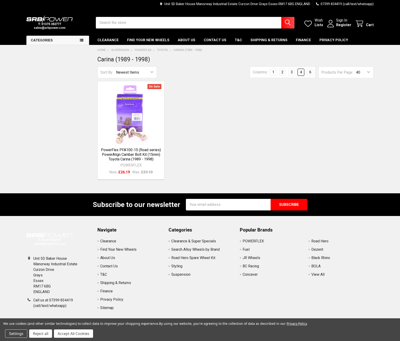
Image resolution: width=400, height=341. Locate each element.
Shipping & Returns (269, 40)
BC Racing (251, 266)
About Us (186, 40)
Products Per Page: (337, 72)
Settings (16, 333)
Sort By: (106, 72)
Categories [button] (42, 40)
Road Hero (319, 241)
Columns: (260, 72)
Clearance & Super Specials (193, 241)
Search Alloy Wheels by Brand (195, 249)
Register (343, 25)
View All (318, 274)
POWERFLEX (253, 241)
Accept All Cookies (73, 333)
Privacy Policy (333, 40)
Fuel (246, 249)
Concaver (250, 274)
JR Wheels (251, 258)
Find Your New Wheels (148, 40)
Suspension (181, 274)
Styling (176, 266)
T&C (238, 40)
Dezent (317, 249)
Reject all (40, 333)
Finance (303, 40)
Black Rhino (320, 258)
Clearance (108, 40)
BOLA (316, 266)
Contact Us (215, 40)
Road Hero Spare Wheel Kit (193, 258)
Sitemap (107, 308)
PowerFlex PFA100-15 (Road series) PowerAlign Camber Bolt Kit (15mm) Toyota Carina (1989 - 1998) (131, 154)
